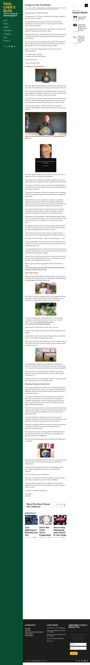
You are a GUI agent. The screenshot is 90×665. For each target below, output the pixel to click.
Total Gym (28, 391)
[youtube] (12, 46)
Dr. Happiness (38, 7)
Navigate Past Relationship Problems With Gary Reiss (82, 27)
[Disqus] (46, 558)
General (43, 7)
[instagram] (9, 46)
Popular (76, 12)
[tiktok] (14, 46)
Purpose (38, 8)
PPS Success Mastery (32, 8)
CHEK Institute (29, 634)
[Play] (45, 123)
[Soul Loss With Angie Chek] (75, 17)
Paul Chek (27, 8)
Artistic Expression (50, 7)
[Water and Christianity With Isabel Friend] (75, 36)
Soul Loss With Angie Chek (82, 18)
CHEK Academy (29, 635)
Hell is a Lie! (50, 641)
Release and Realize (43, 8)
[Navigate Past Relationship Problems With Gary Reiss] (75, 25)
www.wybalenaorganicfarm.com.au (43, 322)
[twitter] (6, 46)
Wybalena (56, 8)
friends (55, 7)
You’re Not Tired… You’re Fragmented (45, 531)
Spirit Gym (28, 630)
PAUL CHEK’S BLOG (35, 660)
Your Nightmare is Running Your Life (31, 531)
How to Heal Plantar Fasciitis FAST (55, 638)
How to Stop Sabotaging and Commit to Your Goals (60, 531)
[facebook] (4, 46)
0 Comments (34, 537)
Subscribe (73, 653)
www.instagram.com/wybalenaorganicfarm (38, 324)
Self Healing (49, 8)
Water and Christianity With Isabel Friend (81, 39)
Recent (84, 12)
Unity (53, 8)
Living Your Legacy (63, 7)
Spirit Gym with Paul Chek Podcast (34, 632)
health (58, 7)
